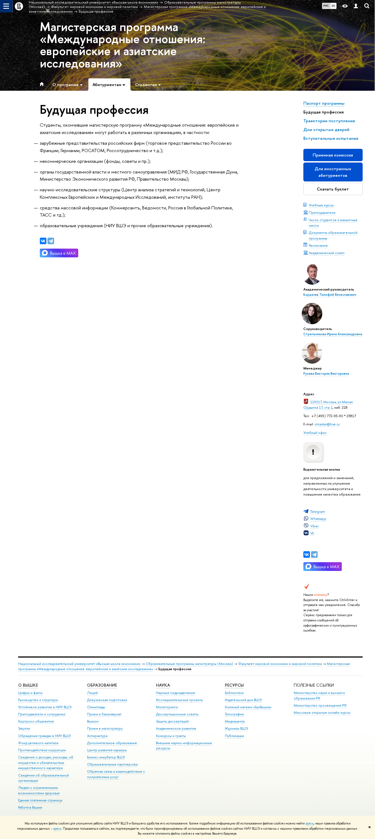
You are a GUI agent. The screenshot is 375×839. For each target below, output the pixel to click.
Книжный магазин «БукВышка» (248, 707)
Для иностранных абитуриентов (333, 172)
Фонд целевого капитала (38, 743)
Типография (234, 714)
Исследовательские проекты (179, 700)
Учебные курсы (321, 205)
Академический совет (327, 252)
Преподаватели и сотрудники (41, 714)
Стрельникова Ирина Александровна (332, 334)
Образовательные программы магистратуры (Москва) (189, 663)
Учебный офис (315, 432)
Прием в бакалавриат (104, 714)
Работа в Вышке (30, 807)
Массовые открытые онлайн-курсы (322, 712)
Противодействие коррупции (42, 750)
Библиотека (234, 692)
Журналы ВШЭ (236, 728)
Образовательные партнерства (112, 764)
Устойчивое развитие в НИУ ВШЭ (45, 707)
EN (333, 6)
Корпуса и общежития (36, 721)
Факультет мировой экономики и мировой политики (280, 663)
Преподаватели (322, 212)
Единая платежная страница (40, 800)
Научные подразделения (175, 692)
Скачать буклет (333, 189)
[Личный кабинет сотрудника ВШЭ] (356, 6)
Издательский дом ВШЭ (243, 700)
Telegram (317, 511)
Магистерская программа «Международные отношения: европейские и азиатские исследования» (122, 44)
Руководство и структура (38, 700)
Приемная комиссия (333, 155)
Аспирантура (97, 735)
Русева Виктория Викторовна (326, 373)
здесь (310, 823)
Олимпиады (96, 707)
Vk (312, 533)
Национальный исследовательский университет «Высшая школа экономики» (79, 663)
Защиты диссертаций (172, 721)
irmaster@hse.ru (327, 424)
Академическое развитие (176, 728)
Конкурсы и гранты (171, 735)
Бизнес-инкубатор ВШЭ (106, 757)
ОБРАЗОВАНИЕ (102, 685)
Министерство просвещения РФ (320, 705)
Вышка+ (93, 721)
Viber (314, 526)
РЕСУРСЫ (234, 685)
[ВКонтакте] (306, 554)
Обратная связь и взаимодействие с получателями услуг (116, 774)
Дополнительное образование (112, 743)
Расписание (318, 245)
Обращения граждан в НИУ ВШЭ (44, 735)
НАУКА (163, 685)
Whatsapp (318, 518)
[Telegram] (314, 554)
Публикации (234, 735)
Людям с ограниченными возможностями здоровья (39, 790)
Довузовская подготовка (107, 700)
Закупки (24, 728)
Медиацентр (235, 721)
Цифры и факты (30, 692)
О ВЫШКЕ (28, 685)
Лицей (92, 692)
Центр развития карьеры (107, 750)
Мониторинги (167, 707)
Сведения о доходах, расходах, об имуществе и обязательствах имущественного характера (45, 762)
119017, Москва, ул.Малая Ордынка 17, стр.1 (328, 404)
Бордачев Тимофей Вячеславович (329, 294)
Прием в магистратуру (105, 728)
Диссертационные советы (177, 714)
